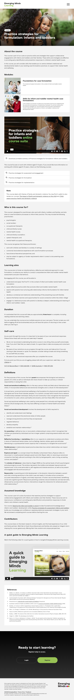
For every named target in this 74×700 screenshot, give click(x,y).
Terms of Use (21, 692)
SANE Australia (37, 366)
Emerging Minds (12, 4)
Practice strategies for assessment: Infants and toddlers (50, 508)
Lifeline (6, 362)
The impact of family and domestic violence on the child (37, 196)
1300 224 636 (24, 366)
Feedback (28, 692)
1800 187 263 (48, 366)
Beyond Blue (13, 366)
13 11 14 (6, 366)
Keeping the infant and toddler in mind (25, 506)
